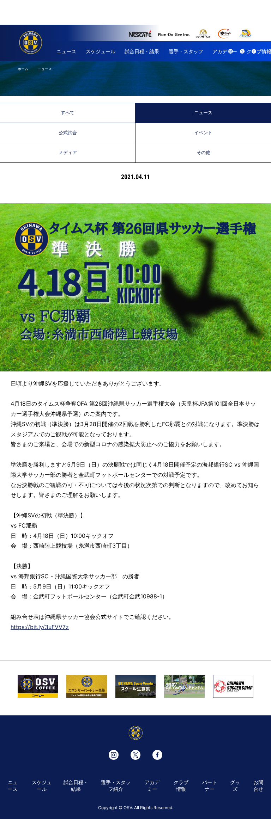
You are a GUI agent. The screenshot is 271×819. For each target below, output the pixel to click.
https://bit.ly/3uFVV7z (40, 626)
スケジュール (100, 51)
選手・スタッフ (186, 51)
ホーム (23, 69)
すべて (67, 112)
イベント (203, 132)
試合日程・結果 (142, 51)
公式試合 (68, 132)
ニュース (66, 51)
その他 (203, 152)
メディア (68, 152)
